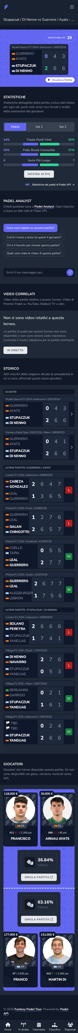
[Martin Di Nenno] (57, 950)
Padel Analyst (44, 206)
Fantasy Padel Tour (28, 1009)
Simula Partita (37, 877)
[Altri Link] (72, 7)
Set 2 (62, 127)
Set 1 (39, 127)
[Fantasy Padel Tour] (6, 6)
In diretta (15, 350)
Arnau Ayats (57, 838)
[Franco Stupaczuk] (20, 950)
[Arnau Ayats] (57, 809)
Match (15, 127)
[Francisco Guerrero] (20, 809)
